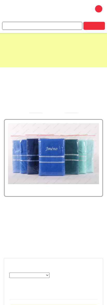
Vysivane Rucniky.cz (43, 11)
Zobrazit (26, 283)
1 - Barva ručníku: (33, 266)
